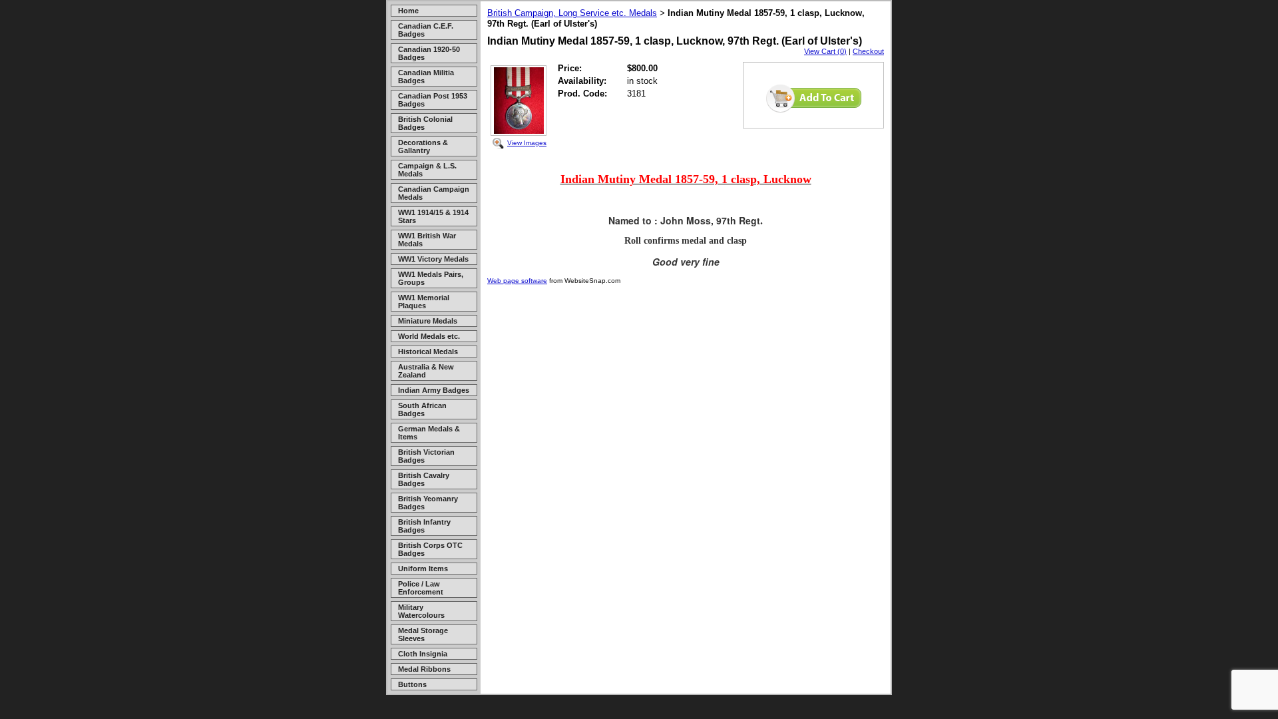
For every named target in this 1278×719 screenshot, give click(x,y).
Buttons (412, 684)
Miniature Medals (427, 321)
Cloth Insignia (422, 654)
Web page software (517, 280)
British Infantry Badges (424, 526)
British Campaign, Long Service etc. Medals (572, 13)
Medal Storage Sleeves (423, 634)
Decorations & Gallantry (423, 146)
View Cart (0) (825, 51)
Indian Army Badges (433, 390)
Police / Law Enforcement (420, 588)
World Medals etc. (429, 336)
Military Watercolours (421, 611)
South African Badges (422, 409)
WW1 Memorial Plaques (423, 302)
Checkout (868, 51)
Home (408, 11)
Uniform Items (423, 569)
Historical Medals (428, 352)
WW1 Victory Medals (433, 259)
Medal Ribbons (424, 669)
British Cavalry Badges (423, 479)
